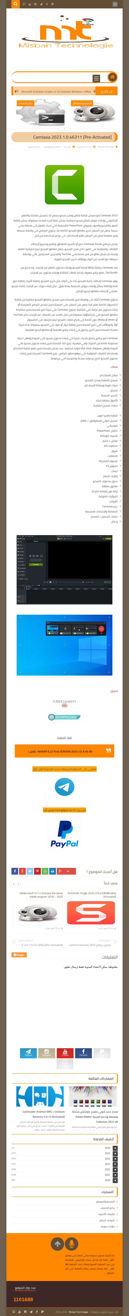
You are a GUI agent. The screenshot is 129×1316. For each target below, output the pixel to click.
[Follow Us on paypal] (42, 1311)
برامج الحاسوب (34, 147)
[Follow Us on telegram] (31, 1311)
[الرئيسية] (113, 77)
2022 (107, 1169)
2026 (107, 1147)
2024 (107, 1158)
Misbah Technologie (78, 1312)
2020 (107, 1180)
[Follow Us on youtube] (19, 1311)
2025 (107, 1153)
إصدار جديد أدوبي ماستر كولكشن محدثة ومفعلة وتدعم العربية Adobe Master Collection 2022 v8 (95, 1116)
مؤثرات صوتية (108, 1226)
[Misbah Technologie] (66, 47)
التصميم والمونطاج (52, 147)
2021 (107, 1174)
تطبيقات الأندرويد (106, 1214)
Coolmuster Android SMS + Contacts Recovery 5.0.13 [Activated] (44, 1114)
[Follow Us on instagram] (25, 1311)
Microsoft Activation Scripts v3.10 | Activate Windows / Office (70, 91)
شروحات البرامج (107, 1220)
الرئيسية (67, 147)
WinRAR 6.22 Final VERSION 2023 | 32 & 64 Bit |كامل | (60, 751)
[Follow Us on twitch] (13, 1311)
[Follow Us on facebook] (36, 1311)
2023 (107, 1164)
